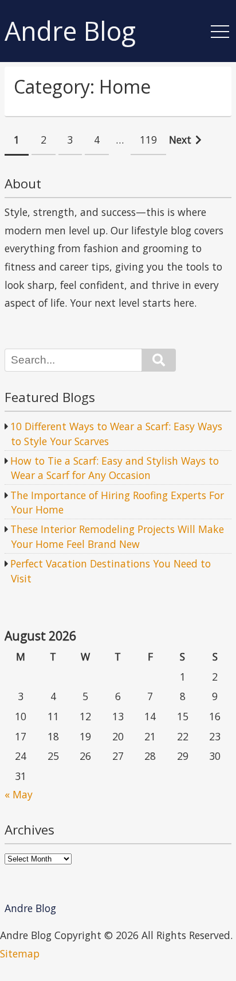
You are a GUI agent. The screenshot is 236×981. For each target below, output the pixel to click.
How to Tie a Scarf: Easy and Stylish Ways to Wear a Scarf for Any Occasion (114, 468)
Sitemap (20, 953)
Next (180, 139)
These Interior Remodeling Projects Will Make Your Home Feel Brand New (117, 536)
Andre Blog (70, 31)
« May (19, 794)
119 (148, 139)
